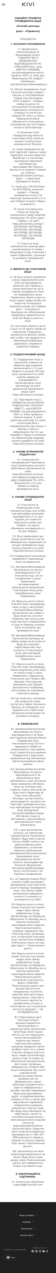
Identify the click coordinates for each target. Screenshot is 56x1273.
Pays (13, 1257)
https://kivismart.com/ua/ (28, 175)
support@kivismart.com (28, 1184)
